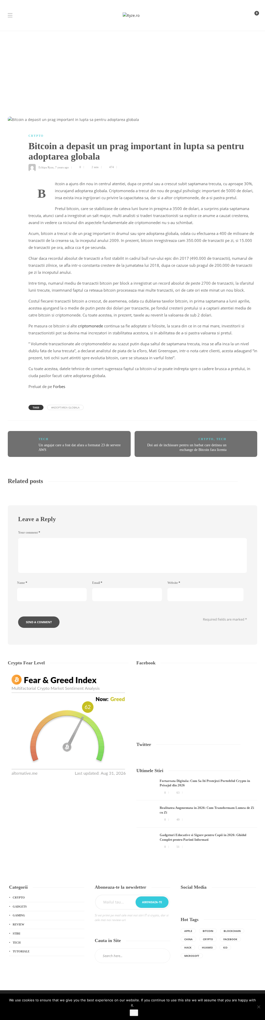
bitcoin (208, 931)
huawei (207, 947)
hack (188, 947)
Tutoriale (21, 951)
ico (225, 947)
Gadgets (20, 906)
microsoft (191, 956)
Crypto (36, 135)
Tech (44, 439)
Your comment (29, 532)
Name (22, 583)
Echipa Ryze (46, 167)
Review (18, 924)
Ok (134, 1013)
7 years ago (62, 167)
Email (97, 583)
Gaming (19, 915)
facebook (230, 939)
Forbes (59, 386)
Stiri (16, 933)
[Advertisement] (132, 70)
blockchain (232, 931)
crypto (208, 939)
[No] (258, 1006)
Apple (188, 931)
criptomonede (90, 325)
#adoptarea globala (65, 407)
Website (173, 583)
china (188, 939)
